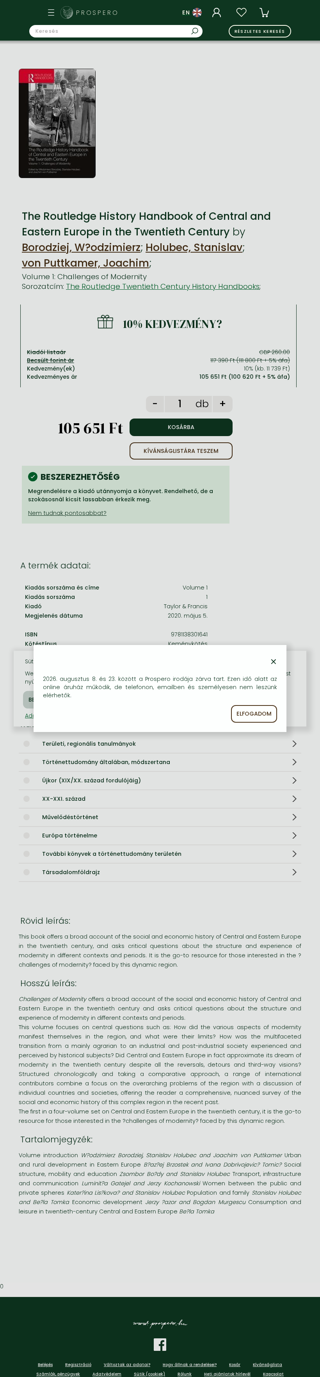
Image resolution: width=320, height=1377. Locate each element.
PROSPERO (97, 12)
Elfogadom (254, 714)
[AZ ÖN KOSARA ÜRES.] (264, 12)
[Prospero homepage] (66, 12)
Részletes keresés (260, 31)
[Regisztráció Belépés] (217, 12)
